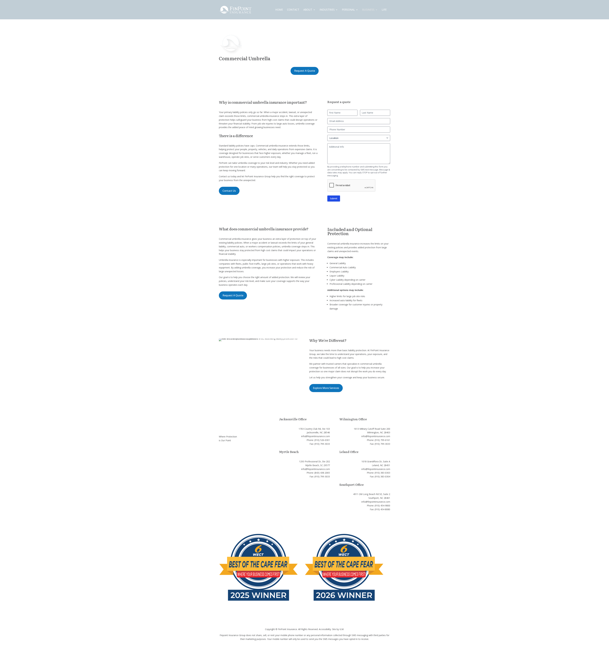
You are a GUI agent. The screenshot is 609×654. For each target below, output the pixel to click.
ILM (342, 629)
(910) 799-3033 (322, 443)
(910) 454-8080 (382, 509)
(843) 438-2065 (322, 472)
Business (368, 10)
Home (279, 10)
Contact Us (229, 190)
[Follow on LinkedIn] (234, 449)
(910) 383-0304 (382, 476)
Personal (348, 10)
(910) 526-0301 (322, 440)
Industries (327, 10)
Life (384, 10)
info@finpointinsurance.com (315, 436)
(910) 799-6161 (382, 440)
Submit (333, 198)
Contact (293, 10)
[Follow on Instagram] (221, 449)
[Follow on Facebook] (227, 449)
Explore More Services (326, 388)
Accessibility (325, 629)
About (307, 10)
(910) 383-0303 (382, 472)
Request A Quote (304, 70)
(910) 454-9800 (382, 505)
